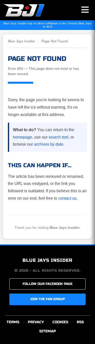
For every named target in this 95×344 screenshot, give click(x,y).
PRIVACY (36, 322)
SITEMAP (47, 331)
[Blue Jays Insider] (28, 10)
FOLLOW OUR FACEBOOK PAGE (47, 284)
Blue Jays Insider (21, 41)
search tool (58, 137)
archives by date (48, 144)
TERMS (13, 322)
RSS (80, 322)
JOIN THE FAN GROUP (47, 299)
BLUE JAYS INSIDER (47, 260)
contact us (67, 198)
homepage (22, 137)
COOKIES (60, 322)
